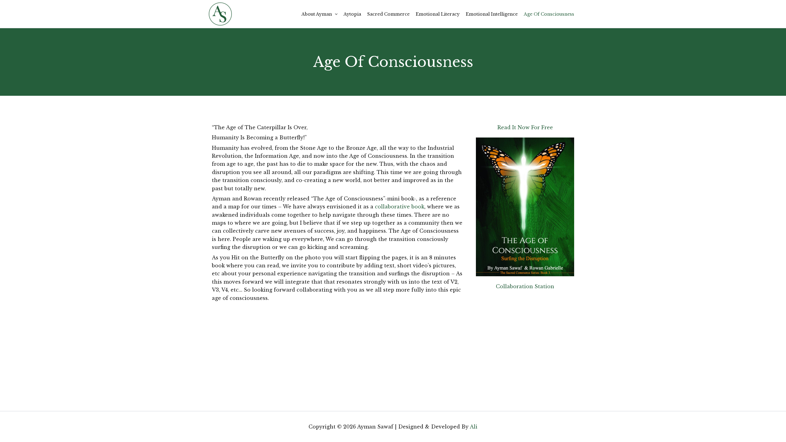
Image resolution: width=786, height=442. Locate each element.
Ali (473, 427)
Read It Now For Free (525, 127)
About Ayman (317, 14)
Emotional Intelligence (492, 14)
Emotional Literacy (438, 14)
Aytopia (352, 14)
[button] (334, 14)
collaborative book (399, 207)
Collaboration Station (525, 286)
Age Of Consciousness (549, 14)
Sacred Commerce (388, 14)
